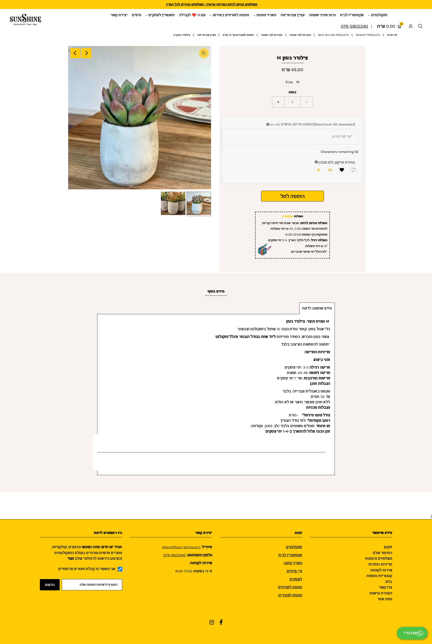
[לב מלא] (339, 169)
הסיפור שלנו (382, 553)
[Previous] (75, 53)
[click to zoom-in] (204, 53)
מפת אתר (384, 599)
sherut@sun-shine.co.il (181, 547)
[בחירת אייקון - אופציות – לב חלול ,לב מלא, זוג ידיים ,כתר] (316, 162)
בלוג (388, 582)
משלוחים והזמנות (378, 558)
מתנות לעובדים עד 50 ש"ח (238, 35)
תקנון (388, 547)
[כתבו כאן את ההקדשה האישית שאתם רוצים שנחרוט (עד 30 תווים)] (268, 125)
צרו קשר (385, 587)
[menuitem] (379, 15)
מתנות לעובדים (290, 595)
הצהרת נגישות (380, 593)
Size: (289, 82)
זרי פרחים (294, 571)
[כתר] (316, 169)
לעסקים (296, 579)
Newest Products (368, 35)
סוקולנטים (294, 547)
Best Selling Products (333, 35)
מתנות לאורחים (290, 587)
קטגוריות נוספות (379, 576)
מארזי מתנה (293, 563)
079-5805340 (174, 555)
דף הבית (392, 35)
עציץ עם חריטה (206, 35)
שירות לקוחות (381, 570)
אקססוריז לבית (290, 555)
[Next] (86, 53)
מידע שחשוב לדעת (317, 308)
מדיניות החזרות (380, 564)
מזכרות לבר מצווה (300, 35)
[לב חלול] (351, 169)
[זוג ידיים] (328, 169)
